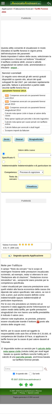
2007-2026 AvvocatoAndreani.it (26, 379)
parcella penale (24, 357)
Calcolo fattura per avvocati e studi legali (22, 127)
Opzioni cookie (33, 393)
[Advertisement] (26, 32)
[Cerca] (46, 369)
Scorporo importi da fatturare (17, 130)
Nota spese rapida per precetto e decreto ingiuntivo (27, 119)
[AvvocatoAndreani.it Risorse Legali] (26, 5)
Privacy (22, 393)
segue (14, 67)
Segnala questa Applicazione (28, 255)
